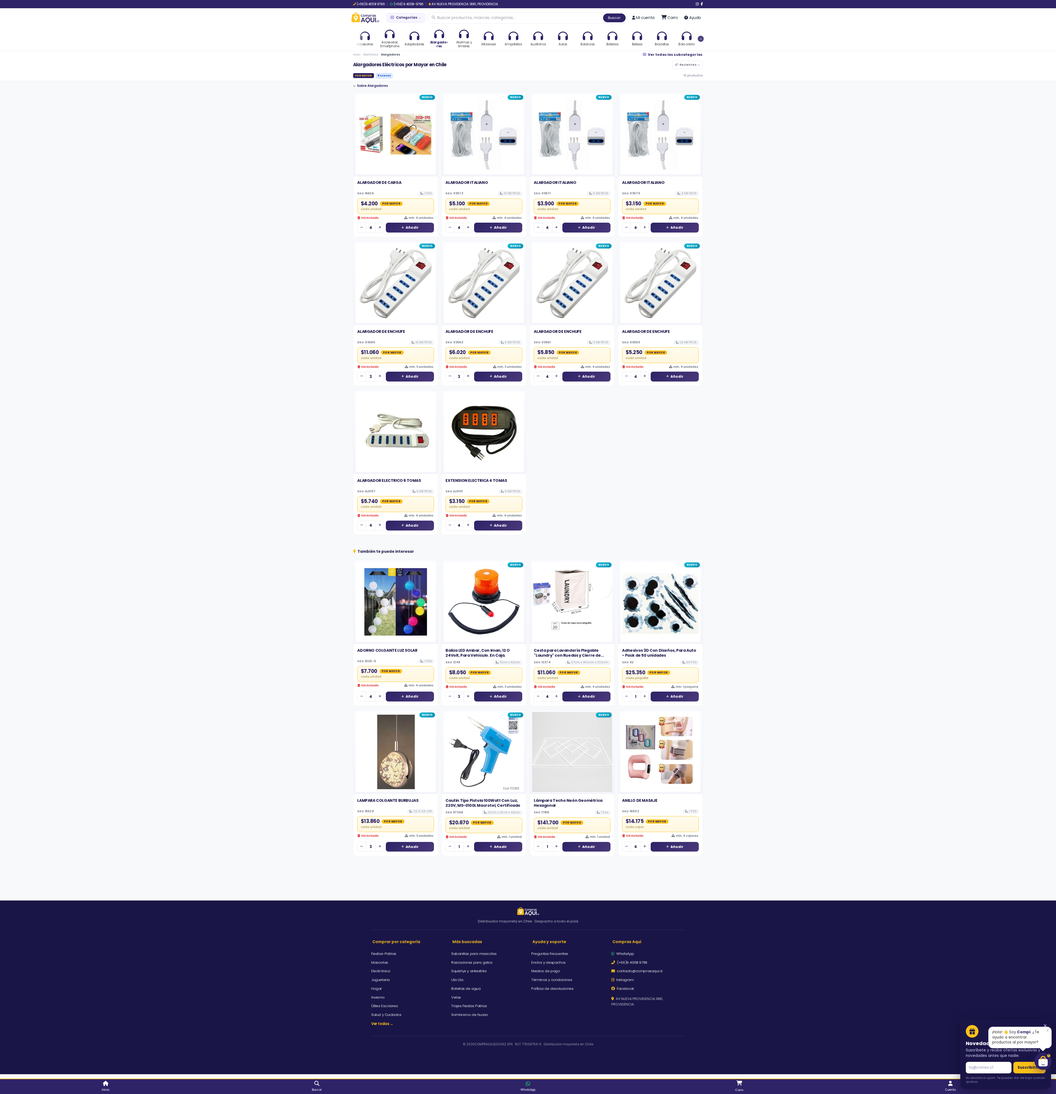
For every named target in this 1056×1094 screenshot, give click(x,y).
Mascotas (379, 962)
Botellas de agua (466, 988)
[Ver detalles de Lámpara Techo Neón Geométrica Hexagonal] (572, 752)
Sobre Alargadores (372, 86)
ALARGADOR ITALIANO (467, 182)
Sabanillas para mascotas (473, 953)
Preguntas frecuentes (549, 953)
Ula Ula (457, 979)
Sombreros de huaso (469, 1014)
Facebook (625, 988)
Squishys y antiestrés (469, 971)
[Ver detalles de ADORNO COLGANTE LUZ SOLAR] (395, 602)
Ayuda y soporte (549, 941)
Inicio (356, 55)
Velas (456, 997)
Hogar (376, 988)
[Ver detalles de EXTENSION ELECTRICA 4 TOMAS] (484, 432)
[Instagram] (697, 4)
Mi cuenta (645, 17)
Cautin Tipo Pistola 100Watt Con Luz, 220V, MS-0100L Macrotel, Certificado (483, 803)
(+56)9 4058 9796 (371, 4)
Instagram (624, 979)
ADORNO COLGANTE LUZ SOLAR (387, 650)
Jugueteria (380, 979)
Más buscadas (467, 941)
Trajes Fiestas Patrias (469, 1006)
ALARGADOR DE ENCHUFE (381, 331)
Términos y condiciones (551, 979)
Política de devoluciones (552, 988)
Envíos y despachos (548, 962)
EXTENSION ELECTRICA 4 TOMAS (476, 480)
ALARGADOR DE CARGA (379, 182)
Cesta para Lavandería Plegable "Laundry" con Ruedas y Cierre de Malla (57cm (567, 655)
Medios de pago (545, 971)
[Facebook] (702, 4)
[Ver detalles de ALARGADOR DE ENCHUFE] (395, 283)
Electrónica (370, 55)
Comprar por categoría (396, 941)
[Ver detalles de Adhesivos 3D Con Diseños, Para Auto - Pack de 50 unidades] (660, 602)
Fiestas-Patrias (383, 953)
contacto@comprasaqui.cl (639, 971)
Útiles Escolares (384, 1006)
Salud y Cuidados (386, 1014)
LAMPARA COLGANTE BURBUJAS (387, 800)
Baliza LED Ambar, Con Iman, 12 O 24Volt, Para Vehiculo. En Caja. (478, 653)
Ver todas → (382, 1023)
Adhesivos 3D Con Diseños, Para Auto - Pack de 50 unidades (659, 653)
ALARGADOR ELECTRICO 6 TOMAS (389, 480)
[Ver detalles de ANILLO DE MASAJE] (660, 752)
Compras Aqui (626, 941)
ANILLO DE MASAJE (640, 800)
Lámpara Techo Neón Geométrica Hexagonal (568, 803)
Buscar (614, 17)
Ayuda (695, 17)
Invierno (378, 997)
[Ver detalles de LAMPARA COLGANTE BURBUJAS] (395, 752)
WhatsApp (624, 953)
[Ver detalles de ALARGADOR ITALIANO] (484, 134)
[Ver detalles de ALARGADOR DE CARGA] (395, 134)
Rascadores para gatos (472, 962)
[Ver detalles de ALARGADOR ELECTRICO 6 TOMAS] (395, 432)
